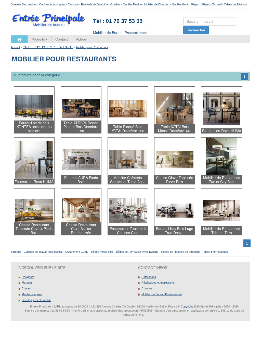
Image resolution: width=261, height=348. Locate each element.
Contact (61, 39)
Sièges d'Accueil (211, 4)
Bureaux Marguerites (24, 4)
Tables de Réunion (235, 4)
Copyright (187, 306)
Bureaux (16, 251)
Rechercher (196, 30)
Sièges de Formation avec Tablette (136, 251)
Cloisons (73, 4)
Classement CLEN (76, 251)
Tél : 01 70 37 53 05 (117, 21)
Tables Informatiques (215, 251)
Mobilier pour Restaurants (92, 47)
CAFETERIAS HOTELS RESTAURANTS (48, 47)
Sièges (194, 4)
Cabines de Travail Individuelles (43, 251)
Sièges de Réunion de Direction (180, 251)
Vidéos (81, 39)
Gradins (115, 4)
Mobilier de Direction (156, 4)
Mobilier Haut (180, 4)
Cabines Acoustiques (52, 4)
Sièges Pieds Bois (102, 251)
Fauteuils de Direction (94, 4)
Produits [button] (38, 39)
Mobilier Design (132, 4)
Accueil (15, 47)
